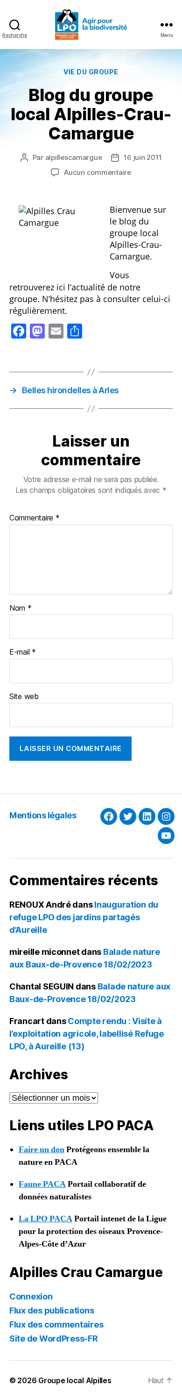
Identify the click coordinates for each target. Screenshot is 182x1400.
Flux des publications (51, 1310)
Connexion (31, 1296)
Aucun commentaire (97, 172)
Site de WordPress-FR (53, 1338)
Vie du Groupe (91, 72)
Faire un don (41, 1149)
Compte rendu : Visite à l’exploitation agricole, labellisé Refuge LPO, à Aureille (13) (86, 1033)
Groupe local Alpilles (74, 1380)
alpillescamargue (73, 157)
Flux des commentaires (56, 1324)
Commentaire (34, 518)
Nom (20, 608)
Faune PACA (42, 1184)
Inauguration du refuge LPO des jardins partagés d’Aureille (83, 917)
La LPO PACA (45, 1218)
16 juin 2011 (142, 157)
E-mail (22, 652)
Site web (24, 697)
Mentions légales (42, 815)
